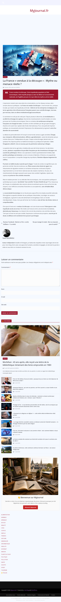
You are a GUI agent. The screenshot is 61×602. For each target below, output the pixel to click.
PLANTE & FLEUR (5, 554)
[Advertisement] (30, 26)
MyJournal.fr (39, 10)
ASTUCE (3, 522)
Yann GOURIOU (16, 87)
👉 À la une (4, 573)
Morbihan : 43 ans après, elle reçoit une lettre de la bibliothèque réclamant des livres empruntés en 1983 (27, 363)
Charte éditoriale (21, 595)
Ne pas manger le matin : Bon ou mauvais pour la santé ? (45, 223)
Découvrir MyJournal (30, 507)
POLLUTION (4, 559)
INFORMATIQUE (5, 543)
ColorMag (26, 590)
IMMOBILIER (4, 541)
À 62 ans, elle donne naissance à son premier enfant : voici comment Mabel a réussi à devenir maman (35, 431)
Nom (2, 289)
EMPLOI (3, 533)
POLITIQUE (4, 557)
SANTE (3, 562)
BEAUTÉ (3, 525)
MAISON (3, 551)
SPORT (3, 567)
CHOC (2, 528)
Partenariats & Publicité (43, 595)
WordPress (34, 590)
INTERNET (4, 549)
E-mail (3, 297)
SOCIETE (5, 77)
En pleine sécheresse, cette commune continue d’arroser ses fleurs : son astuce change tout (34, 448)
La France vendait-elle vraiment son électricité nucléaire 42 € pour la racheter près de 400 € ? (35, 440)
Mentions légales (31, 595)
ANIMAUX (3, 517)
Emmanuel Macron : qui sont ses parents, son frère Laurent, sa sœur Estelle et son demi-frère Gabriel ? (35, 388)
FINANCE (3, 536)
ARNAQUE (4, 520)
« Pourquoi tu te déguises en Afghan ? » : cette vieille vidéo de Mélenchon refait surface (34, 414)
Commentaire (6, 267)
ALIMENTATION (5, 514)
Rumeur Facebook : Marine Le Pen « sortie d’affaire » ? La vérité (16, 223)
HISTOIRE (3, 538)
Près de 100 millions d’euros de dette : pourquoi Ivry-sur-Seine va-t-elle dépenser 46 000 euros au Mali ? (35, 379)
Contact (53, 595)
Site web (3, 305)
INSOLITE (5, 358)
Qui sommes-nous (10, 595)
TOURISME (4, 570)
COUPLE (3, 530)
